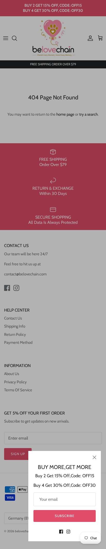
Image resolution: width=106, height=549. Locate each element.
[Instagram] (68, 532)
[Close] (94, 457)
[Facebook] (61, 532)
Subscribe (64, 516)
